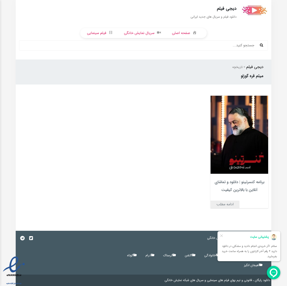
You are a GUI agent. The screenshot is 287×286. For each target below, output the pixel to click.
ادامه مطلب (225, 204)
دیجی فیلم (254, 67)
